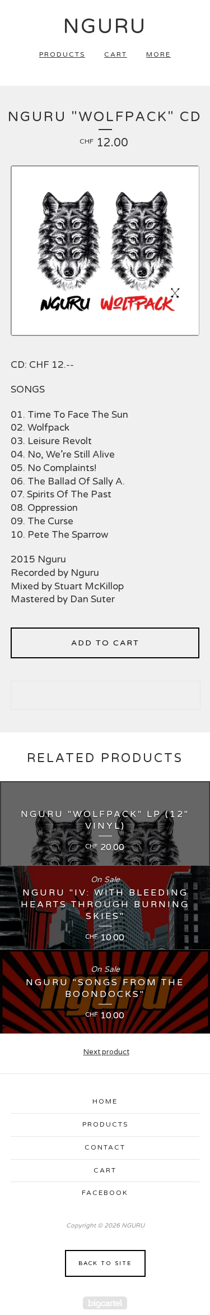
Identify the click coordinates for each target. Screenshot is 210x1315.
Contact (105, 1147)
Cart (115, 54)
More (158, 54)
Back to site (105, 1263)
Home (105, 1101)
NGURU (105, 27)
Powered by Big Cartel (105, 1302)
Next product (106, 1052)
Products (62, 54)
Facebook (105, 1193)
